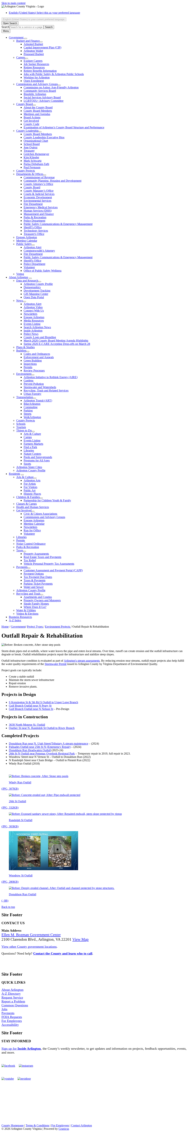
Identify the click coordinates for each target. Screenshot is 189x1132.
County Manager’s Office (39, 190)
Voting (20, 274)
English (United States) (44, 12)
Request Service (12, 997)
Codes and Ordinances (37, 353)
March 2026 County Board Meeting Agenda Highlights (56, 340)
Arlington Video (33, 307)
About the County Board (38, 107)
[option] (98, 12)
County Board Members (38, 110)
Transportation (24, 397)
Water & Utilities (26, 610)
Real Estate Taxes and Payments (42, 557)
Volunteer (29, 267)
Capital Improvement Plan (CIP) (42, 47)
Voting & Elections (27, 613)
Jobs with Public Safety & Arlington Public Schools (54, 74)
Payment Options (34, 573)
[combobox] (33, 19)
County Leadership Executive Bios (44, 137)
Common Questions (14, 1005)
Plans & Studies (25, 347)
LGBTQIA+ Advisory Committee (43, 100)
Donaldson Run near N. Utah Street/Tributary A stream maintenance (48, 743)
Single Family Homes (36, 603)
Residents (14, 473)
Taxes (19, 550)
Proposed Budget (34, 54)
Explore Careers (33, 60)
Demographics (32, 287)
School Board (32, 144)
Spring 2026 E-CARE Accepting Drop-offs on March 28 (57, 343)
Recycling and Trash (28, 593)
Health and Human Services (32, 507)
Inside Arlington (33, 330)
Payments (22, 567)
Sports (27, 463)
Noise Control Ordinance (31, 543)
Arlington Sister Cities (29, 467)
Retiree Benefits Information (40, 70)
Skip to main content (13, 3)
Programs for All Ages (37, 460)
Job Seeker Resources (36, 64)
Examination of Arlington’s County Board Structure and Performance (64, 127)
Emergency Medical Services (41, 207)
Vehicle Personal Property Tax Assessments (49, 563)
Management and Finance (39, 214)
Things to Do (24, 430)
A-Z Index (15, 620)
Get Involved (31, 120)
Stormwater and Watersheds (40, 387)
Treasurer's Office (34, 234)
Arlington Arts (32, 480)
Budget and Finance (28, 40)
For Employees (11, 1021)
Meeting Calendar (26, 240)
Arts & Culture (32, 433)
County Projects (25, 170)
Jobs (4, 1009)
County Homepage (12, 1125)
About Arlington (18, 277)
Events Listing (32, 323)
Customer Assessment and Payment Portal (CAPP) (53, 570)
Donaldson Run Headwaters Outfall (30, 750)
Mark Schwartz (33, 160)
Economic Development (38, 197)
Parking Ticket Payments (38, 583)
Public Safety (24, 244)
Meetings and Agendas (37, 114)
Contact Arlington (81, 1125)
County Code (31, 124)
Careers (20, 57)
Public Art (29, 490)
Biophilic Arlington (35, 94)
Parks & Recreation (35, 217)
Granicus (64, 1128)
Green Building (33, 360)
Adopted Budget (33, 44)
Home (5, 626)
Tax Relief (30, 560)
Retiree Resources (34, 67)
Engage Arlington (26, 237)
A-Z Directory (11, 993)
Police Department (34, 220)
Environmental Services (37, 200)
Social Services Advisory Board (42, 97)
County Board (24, 104)
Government (18, 626)
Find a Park (30, 447)
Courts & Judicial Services (39, 194)
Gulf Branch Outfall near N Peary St (30, 705)
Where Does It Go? (35, 607)
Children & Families (28, 497)
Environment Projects (58, 626)
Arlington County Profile (38, 283)
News (19, 300)
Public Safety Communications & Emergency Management (58, 224)
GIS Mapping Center (36, 293)
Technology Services (36, 230)
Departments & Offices (29, 174)
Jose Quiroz (30, 147)
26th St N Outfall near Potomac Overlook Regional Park (42, 753)
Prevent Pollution (34, 383)
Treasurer (29, 150)
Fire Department (33, 204)
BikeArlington (32, 403)
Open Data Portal (34, 297)
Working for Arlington (37, 77)
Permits (28, 367)
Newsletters (30, 313)
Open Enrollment (34, 80)
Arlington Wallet (33, 50)
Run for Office (32, 530)
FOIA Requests (11, 1017)
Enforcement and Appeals (39, 357)
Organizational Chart (36, 140)
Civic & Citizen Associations (40, 513)
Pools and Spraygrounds (38, 457)
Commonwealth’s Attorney (39, 250)
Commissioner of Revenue (39, 177)
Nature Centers (32, 453)
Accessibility (10, 1025)
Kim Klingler (31, 157)
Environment (23, 373)
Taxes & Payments (34, 580)
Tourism (21, 427)
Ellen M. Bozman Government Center (31, 935)
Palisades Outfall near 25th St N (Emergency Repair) (40, 746)
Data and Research (27, 280)
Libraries (29, 450)
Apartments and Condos (38, 597)
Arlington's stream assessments (82, 660)
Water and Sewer (34, 587)
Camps (28, 437)
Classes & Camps (26, 503)
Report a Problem (13, 1001)
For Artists (30, 483)
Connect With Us (34, 310)
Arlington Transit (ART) (38, 400)
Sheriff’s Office (33, 227)
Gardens (28, 380)
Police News (31, 333)
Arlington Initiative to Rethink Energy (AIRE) (51, 377)
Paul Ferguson (32, 167)
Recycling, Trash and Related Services (46, 390)
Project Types (35, 626)
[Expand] (25, 38)
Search (5, 26)
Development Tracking (37, 290)
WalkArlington (32, 417)
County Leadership (27, 130)
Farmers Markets (33, 443)
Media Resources (34, 320)
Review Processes (34, 370)
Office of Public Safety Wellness (42, 270)
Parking (28, 410)
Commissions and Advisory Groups (37, 84)
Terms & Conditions (37, 1125)
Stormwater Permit (55, 664)
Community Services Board (40, 90)
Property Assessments (36, 553)
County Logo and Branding (40, 337)
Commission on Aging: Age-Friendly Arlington (51, 87)
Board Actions (32, 117)
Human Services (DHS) (37, 210)
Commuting (30, 407)
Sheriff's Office (32, 260)
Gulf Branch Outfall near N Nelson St (31, 709)
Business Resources (20, 617)
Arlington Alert (32, 247)
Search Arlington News (37, 327)
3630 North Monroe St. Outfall (27, 724)
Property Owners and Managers (42, 600)
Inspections (30, 363)
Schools (20, 423)
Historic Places (32, 493)
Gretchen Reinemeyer (36, 154)
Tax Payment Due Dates (38, 577)
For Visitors (30, 487)
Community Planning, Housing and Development (52, 180)
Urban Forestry (32, 393)
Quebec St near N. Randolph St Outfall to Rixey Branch (42, 728)
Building (21, 350)
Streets (27, 413)
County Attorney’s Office (38, 184)
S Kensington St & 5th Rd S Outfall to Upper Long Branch (43, 702)
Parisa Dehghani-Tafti (36, 164)
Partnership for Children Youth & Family (47, 500)
